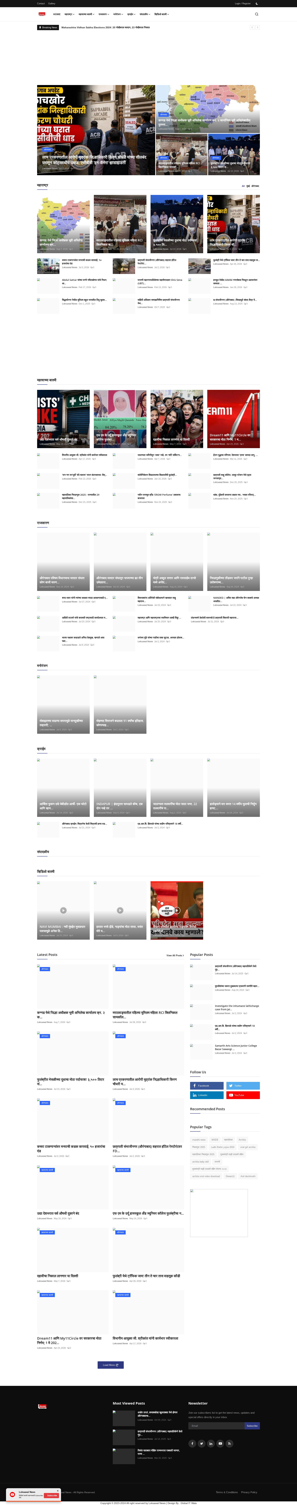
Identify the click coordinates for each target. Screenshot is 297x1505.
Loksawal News (50, 168)
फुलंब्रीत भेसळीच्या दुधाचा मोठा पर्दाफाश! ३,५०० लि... (175, 242)
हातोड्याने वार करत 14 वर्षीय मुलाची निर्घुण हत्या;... (233, 806)
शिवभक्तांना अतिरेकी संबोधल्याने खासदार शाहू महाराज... (157, 599)
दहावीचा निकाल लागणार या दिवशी (171, 439)
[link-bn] (219, 1213)
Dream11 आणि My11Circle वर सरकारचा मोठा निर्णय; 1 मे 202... (69, 1340)
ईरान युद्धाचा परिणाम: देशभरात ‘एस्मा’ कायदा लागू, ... (235, 455)
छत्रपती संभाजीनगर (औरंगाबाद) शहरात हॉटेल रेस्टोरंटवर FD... (147, 1148)
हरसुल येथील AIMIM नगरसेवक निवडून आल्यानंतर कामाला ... (235, 281)
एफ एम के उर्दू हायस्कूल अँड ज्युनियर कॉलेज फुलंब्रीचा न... (148, 1213)
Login (237, 3)
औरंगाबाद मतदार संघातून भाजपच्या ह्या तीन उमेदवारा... (119, 580)
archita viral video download (206, 1176)
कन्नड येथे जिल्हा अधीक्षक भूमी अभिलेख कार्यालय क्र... (61, 242)
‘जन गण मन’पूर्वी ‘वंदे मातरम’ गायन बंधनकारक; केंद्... (84, 474)
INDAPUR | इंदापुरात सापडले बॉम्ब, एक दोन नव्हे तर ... (119, 806)
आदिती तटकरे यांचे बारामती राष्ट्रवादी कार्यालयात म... (84, 617)
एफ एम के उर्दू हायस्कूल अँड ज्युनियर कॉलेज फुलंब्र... (116, 437)
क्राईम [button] (130, 14)
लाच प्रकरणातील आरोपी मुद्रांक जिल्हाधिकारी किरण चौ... (227, 242)
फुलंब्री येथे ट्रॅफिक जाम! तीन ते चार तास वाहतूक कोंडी (146, 1276)
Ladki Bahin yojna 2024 (222, 1147)
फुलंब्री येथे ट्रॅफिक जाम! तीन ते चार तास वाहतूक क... (236, 260)
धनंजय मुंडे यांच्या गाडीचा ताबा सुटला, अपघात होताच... (161, 637)
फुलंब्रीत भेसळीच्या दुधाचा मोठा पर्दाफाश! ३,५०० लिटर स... (230, 165)
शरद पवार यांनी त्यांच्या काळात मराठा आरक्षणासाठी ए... (85, 597)
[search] (257, 14)
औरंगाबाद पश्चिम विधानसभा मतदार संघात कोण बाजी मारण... (62, 580)
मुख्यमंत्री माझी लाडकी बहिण (231, 1154)
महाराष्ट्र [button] (68, 14)
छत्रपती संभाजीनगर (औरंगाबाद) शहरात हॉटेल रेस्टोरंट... (157, 261)
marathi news (199, 1139)
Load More (109, 1365)
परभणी (217, 1161)
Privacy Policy (249, 1492)
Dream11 (230, 1176)
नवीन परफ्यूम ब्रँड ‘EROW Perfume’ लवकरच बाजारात (159, 496)
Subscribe (252, 1425)
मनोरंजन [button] (117, 14)
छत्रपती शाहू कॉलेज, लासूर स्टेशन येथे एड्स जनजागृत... (232, 476)
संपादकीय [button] (144, 14)
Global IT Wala (189, 1503)
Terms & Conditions (227, 1492)
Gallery (51, 3)
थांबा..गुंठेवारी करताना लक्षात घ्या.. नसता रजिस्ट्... (234, 494)
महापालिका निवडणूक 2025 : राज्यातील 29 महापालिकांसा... (80, 496)
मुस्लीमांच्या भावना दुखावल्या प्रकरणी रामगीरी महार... (237, 986)
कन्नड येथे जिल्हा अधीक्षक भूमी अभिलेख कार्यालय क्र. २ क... (71, 1014)
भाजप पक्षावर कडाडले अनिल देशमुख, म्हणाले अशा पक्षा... (83, 639)
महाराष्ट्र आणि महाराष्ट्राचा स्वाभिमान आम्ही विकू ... (159, 617)
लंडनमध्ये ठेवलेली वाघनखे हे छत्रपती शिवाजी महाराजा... (214, 617)
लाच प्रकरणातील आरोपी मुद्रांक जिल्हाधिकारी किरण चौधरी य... (145, 1081)
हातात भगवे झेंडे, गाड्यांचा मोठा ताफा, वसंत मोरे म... (119, 929)
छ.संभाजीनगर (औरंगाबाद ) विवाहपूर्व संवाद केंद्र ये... (235, 299)
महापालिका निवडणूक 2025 (203, 1154)
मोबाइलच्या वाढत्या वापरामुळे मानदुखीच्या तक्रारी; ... (61, 723)
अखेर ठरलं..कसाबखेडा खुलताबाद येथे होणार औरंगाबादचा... (158, 1414)
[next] (257, 27)
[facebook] (192, 1444)
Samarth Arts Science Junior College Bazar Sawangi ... (236, 1047)
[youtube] (220, 1444)
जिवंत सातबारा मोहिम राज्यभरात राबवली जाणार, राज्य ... (159, 1452)
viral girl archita (247, 1147)
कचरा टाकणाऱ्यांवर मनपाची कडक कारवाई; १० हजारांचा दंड (82, 261)
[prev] (252, 27)
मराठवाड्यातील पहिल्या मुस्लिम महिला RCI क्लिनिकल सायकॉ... (179, 165)
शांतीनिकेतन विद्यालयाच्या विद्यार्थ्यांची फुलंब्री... (157, 474)
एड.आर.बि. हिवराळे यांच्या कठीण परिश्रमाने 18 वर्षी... (160, 823)
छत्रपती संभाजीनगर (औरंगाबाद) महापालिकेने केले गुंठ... (235, 967)
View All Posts (174, 955)
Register (246, 3)
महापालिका (228, 1139)
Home (56, 14)
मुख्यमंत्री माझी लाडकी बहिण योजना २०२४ (209, 1169)
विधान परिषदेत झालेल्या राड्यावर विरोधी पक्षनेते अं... (174, 929)
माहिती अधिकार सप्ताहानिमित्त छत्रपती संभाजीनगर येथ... (159, 301)
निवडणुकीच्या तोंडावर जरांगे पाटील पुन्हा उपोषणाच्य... (231, 580)
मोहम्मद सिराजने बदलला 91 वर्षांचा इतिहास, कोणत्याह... (120, 723)
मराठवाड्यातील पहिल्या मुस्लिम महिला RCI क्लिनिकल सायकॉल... (145, 1014)
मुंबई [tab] (248, 186)
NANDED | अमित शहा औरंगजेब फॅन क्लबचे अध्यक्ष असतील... (236, 599)
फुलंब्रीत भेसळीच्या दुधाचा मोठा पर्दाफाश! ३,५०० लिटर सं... (70, 1081)
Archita (242, 1139)
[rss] (229, 1444)
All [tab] (243, 186)
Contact (41, 3)
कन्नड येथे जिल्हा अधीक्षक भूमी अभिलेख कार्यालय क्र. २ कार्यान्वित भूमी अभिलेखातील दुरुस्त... (204, 122)
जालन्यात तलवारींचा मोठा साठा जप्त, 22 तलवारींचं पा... (175, 806)
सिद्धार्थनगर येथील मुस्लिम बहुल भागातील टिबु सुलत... (84, 299)
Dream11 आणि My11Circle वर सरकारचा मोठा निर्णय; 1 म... (230, 437)
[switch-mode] (257, 3)
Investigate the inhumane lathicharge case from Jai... (237, 1007)
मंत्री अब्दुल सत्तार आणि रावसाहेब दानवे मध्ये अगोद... (174, 580)
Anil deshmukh (248, 1176)
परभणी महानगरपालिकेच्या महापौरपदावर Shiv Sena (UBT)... (160, 281)
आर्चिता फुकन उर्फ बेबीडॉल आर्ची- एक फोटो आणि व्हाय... (63, 806)
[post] (96, 130)
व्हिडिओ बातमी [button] (161, 14)
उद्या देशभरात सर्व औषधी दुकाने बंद (58, 439)
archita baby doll (200, 1161)
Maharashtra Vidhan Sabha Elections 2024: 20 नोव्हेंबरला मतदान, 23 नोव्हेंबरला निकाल (106, 27)
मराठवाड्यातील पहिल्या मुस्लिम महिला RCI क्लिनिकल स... (119, 242)
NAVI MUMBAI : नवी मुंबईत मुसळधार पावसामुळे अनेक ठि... (62, 929)
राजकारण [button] (103, 14)
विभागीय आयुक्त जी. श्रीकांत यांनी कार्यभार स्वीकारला (84, 455)
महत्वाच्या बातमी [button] (85, 14)
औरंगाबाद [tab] (255, 186)
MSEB (215, 1139)
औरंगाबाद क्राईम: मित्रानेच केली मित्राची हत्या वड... (84, 823)
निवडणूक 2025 (198, 1147)
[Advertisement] (148, 56)
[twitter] (202, 1444)
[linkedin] (211, 1444)
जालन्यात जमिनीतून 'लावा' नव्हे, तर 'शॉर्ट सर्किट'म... (160, 455)
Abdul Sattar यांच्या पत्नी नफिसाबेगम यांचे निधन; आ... (84, 281)
